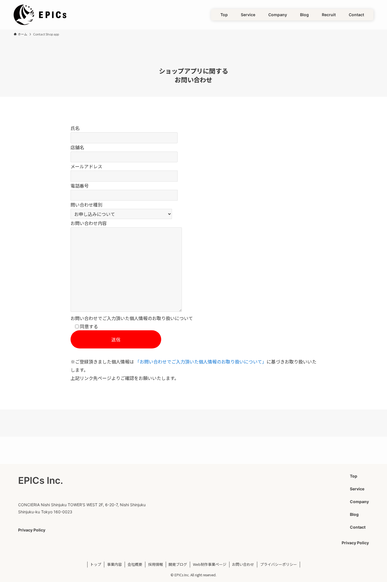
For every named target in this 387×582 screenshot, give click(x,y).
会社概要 (134, 564)
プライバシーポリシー (278, 564)
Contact (357, 527)
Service (357, 488)
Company (359, 501)
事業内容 (114, 564)
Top (353, 476)
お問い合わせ (243, 564)
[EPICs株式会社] (40, 15)
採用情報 (155, 564)
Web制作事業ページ (209, 564)
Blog (354, 514)
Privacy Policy (31, 530)
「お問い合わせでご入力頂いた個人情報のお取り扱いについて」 (201, 361)
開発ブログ (178, 564)
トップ (95, 564)
